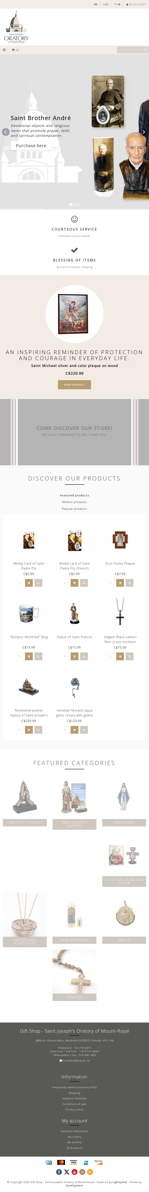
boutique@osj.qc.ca (76, 1060)
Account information (74, 1131)
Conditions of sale (74, 1104)
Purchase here (31, 145)
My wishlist (75, 1142)
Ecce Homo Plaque (120, 563)
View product (74, 384)
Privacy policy (74, 1109)
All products (75, 1148)
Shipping (74, 1093)
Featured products (74, 495)
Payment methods (75, 1098)
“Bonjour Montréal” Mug (29, 637)
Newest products (74, 502)
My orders (74, 1137)
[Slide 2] (74, 204)
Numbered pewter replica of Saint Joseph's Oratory (29, 715)
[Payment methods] (49, 1162)
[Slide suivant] (143, 132)
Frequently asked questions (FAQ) (74, 1087)
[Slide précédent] (6, 132)
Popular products (74, 509)
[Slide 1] (70, 204)
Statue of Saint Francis (74, 637)
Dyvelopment (74, 1185)
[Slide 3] (78, 204)
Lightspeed (120, 1182)
